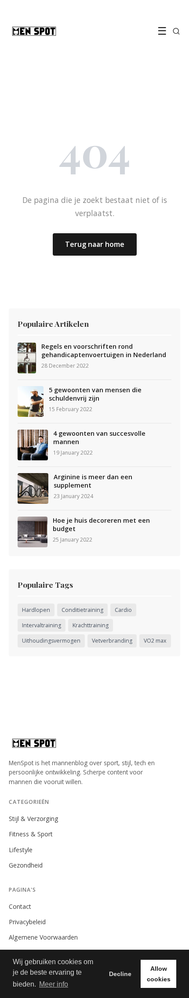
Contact (20, 906)
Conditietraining (82, 610)
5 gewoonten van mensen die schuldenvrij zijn (95, 394)
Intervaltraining (41, 625)
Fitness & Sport (31, 834)
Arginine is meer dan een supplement (93, 481)
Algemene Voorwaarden (43, 937)
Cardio (123, 610)
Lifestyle (21, 850)
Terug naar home (94, 244)
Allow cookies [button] (159, 974)
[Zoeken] (176, 31)
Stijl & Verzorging (33, 818)
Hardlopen (36, 610)
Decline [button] (120, 973)
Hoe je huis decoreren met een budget (101, 525)
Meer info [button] (53, 984)
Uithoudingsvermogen (51, 640)
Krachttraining (91, 625)
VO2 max (155, 640)
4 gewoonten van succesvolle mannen (99, 438)
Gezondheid (26, 865)
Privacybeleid (27, 922)
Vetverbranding (112, 640)
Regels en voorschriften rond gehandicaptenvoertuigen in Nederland (103, 351)
